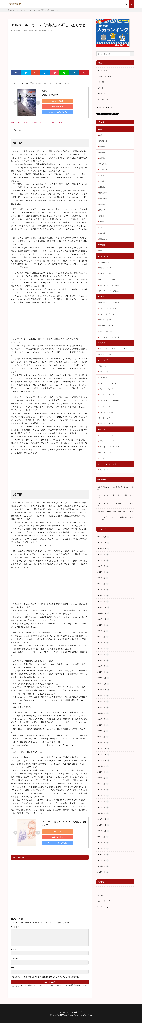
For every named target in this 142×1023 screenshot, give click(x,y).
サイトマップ (102, 93)
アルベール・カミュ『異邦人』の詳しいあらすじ (43, 10)
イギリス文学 (103, 297)
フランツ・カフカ (105, 470)
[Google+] (35, 72)
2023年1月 (102, 601)
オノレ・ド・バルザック (107, 383)
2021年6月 (102, 713)
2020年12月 (103, 748)
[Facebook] (16, 72)
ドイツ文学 (103, 343)
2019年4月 (102, 866)
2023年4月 (102, 584)
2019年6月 (102, 854)
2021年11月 (103, 684)
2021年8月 (102, 701)
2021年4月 (102, 725)
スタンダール (103, 377)
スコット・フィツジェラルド (109, 285)
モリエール (103, 366)
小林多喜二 (103, 204)
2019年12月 (103, 819)
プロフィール (102, 70)
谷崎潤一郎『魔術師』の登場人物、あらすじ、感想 (115, 511)
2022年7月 (102, 637)
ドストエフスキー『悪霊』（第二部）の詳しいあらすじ (115, 496)
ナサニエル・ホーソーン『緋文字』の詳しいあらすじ (115, 504)
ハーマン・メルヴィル (107, 279)
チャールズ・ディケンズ (107, 314)
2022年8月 (102, 631)
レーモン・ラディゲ (106, 418)
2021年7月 (102, 707)
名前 (13, 949)
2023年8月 (102, 560)
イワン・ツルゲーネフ (107, 441)
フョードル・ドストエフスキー (110, 447)
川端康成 (102, 187)
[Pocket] (54, 72)
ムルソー (49, 30)
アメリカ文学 (103, 256)
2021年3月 (102, 731)
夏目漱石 (102, 147)
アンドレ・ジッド (105, 406)
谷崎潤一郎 (103, 164)
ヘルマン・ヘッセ (105, 354)
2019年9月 (102, 837)
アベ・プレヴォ (104, 372)
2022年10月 (103, 619)
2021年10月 (103, 690)
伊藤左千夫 (103, 141)
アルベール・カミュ (27, 30)
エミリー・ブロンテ (106, 320)
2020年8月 (102, 772)
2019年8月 (102, 843)
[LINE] (64, 72)
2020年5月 (102, 790)
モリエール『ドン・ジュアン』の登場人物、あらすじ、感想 (115, 518)
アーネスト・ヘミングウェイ (109, 291)
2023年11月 (103, 543)
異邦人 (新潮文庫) (50, 94)
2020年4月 (102, 795)
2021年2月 (102, 737)
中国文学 (102, 245)
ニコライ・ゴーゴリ (106, 435)
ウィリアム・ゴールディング (109, 337)
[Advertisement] (50, 48)
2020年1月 (102, 813)
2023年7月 (102, 566)
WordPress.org (102, 907)
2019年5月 (102, 860)
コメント (15, 927)
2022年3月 (102, 660)
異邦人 (44, 30)
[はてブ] (45, 72)
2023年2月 (102, 595)
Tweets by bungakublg (104, 107)
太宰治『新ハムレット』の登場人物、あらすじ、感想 (115, 488)
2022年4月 (102, 654)
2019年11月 (103, 825)
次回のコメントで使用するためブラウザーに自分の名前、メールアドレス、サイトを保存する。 (46, 977)
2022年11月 (103, 613)
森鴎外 (101, 135)
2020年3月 (102, 801)
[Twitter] (25, 72)
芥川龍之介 (103, 170)
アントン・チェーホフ (107, 458)
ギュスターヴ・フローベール (109, 400)
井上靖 (101, 216)
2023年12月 (103, 537)
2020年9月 (102, 766)
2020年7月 (102, 778)
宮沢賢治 (102, 175)
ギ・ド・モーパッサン (107, 395)
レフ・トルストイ (105, 452)
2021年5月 (102, 719)
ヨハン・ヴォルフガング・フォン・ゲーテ (114, 349)
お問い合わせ (102, 88)
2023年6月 (102, 572)
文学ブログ (78, 1012)
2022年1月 (102, 672)
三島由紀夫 (103, 239)
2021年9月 (102, 695)
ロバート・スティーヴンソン (109, 325)
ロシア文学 (103, 429)
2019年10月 (103, 831)
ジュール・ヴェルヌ (106, 389)
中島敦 (101, 222)
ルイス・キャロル (105, 331)
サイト (13, 967)
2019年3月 (102, 872)
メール (14, 958)
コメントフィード (103, 901)
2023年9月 (102, 554)
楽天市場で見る (57, 106)
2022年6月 (102, 643)
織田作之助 (103, 233)
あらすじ (39, 30)
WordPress (87, 1015)
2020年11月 (103, 754)
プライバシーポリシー (105, 99)
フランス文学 (21, 10)
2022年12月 (103, 607)
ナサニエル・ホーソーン (107, 262)
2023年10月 (103, 548)
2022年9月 (102, 625)
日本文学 (102, 129)
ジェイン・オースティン (107, 308)
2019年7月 (102, 848)
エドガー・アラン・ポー (107, 268)
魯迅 (100, 250)
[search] (132, 53)
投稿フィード (102, 895)
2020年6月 (102, 784)
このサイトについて (104, 76)
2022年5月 (102, 648)
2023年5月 (102, 578)
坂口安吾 (102, 210)
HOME (12, 10)
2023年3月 (102, 590)
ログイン (100, 889)
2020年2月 (102, 807)
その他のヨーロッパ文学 (107, 464)
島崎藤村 (102, 152)
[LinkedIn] (74, 72)
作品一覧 (100, 82)
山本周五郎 (103, 198)
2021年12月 (103, 678)
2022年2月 (102, 666)
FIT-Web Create (66, 1015)
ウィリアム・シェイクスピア (109, 302)
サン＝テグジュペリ (106, 412)
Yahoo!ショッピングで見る (57, 112)
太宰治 (101, 227)
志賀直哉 (102, 158)
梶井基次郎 (103, 193)
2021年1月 (102, 743)
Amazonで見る (57, 101)
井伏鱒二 (102, 181)
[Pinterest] (84, 72)
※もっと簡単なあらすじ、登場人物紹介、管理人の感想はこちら (37, 122)
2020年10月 (103, 760)
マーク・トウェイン (106, 273)
